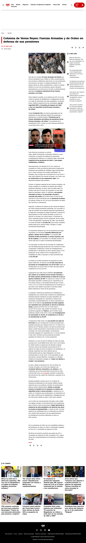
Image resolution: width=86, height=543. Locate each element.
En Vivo (15, 534)
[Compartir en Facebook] (75, 47)
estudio (46, 373)
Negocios (25, 4)
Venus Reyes (7, 49)
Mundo (18, 4)
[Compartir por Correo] (72, 47)
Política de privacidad (29, 534)
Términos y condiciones (40, 534)
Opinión (10, 33)
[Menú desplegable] (3, 5)
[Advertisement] (14, 149)
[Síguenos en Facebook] (37, 530)
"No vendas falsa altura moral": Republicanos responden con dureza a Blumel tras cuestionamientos (76, 73)
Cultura (64, 4)
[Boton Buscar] (72, 5)
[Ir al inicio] (7, 5)
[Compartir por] (83, 47)
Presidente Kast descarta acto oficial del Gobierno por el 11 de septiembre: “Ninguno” (74, 509)
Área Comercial (8, 534)
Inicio (2, 33)
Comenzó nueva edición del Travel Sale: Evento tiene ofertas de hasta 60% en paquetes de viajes (31, 510)
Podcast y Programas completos (41, 4)
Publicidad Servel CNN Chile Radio (73, 534)
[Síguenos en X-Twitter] (41, 530)
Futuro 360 (56, 4)
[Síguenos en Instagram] (45, 530)
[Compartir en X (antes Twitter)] (79, 47)
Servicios (14, 6)
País (12, 4)
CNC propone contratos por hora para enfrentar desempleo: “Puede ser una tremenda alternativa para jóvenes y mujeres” (76, 108)
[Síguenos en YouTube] (49, 530)
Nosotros (20, 534)
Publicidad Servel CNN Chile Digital (56, 534)
